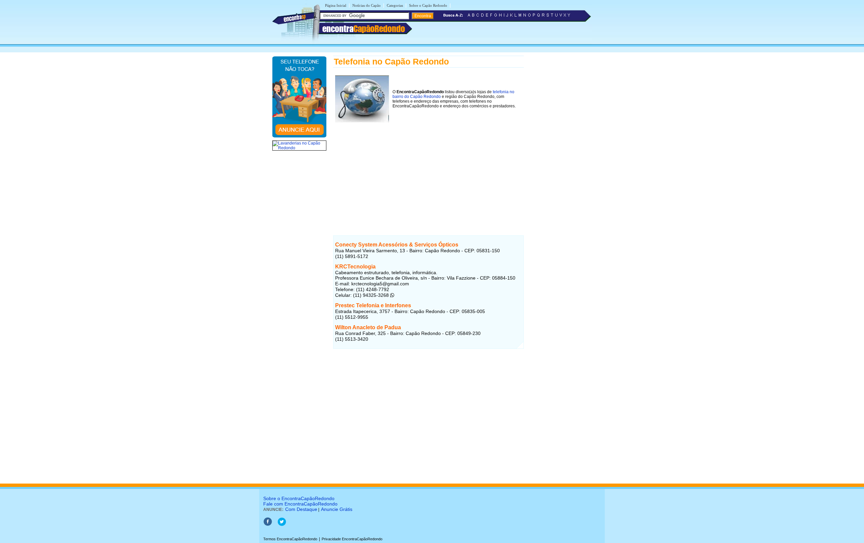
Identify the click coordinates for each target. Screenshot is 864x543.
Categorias (395, 5)
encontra (363, 28)
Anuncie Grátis (336, 509)
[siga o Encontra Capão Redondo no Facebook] (268, 524)
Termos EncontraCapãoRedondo (290, 539)
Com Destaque (301, 509)
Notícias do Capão (366, 5)
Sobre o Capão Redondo (428, 5)
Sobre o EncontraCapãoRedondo (298, 498)
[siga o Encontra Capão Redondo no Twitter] (281, 524)
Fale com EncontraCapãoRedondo (300, 504)
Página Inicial (335, 5)
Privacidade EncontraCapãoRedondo (352, 539)
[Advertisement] (428, 172)
